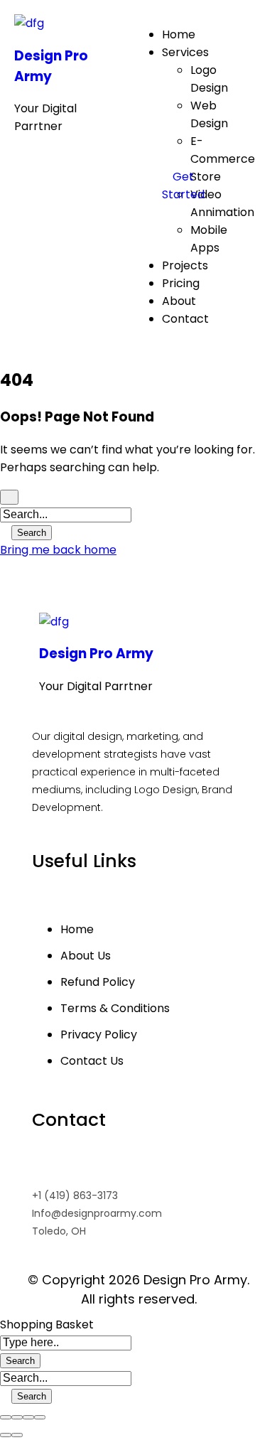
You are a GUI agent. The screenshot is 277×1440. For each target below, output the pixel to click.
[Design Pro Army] (29, 23)
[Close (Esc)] (5, 1417)
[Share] (17, 1417)
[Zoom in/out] (39, 1417)
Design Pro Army (96, 653)
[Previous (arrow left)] (5, 1435)
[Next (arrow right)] (17, 1435)
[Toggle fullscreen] (28, 1417)
